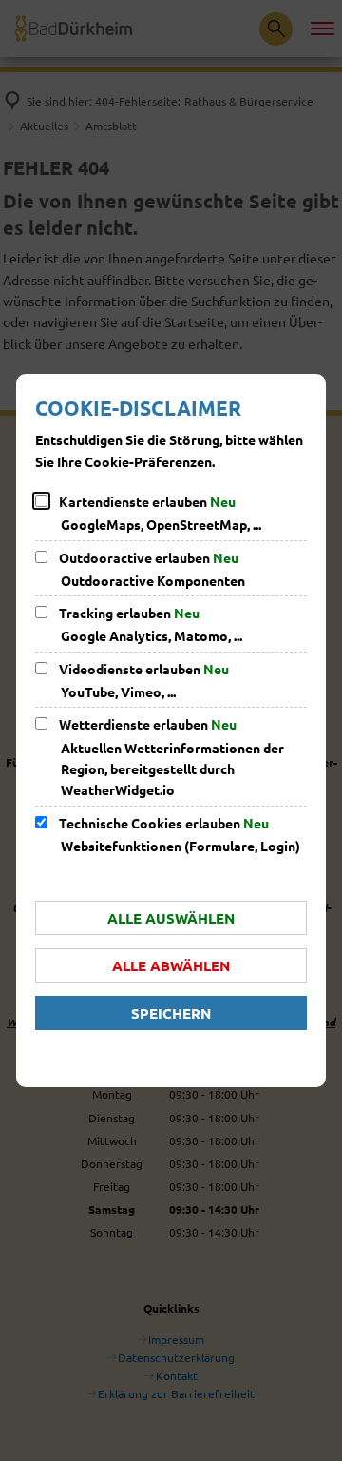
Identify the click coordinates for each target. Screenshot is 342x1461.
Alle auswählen (171, 917)
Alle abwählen (171, 965)
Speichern (171, 1013)
